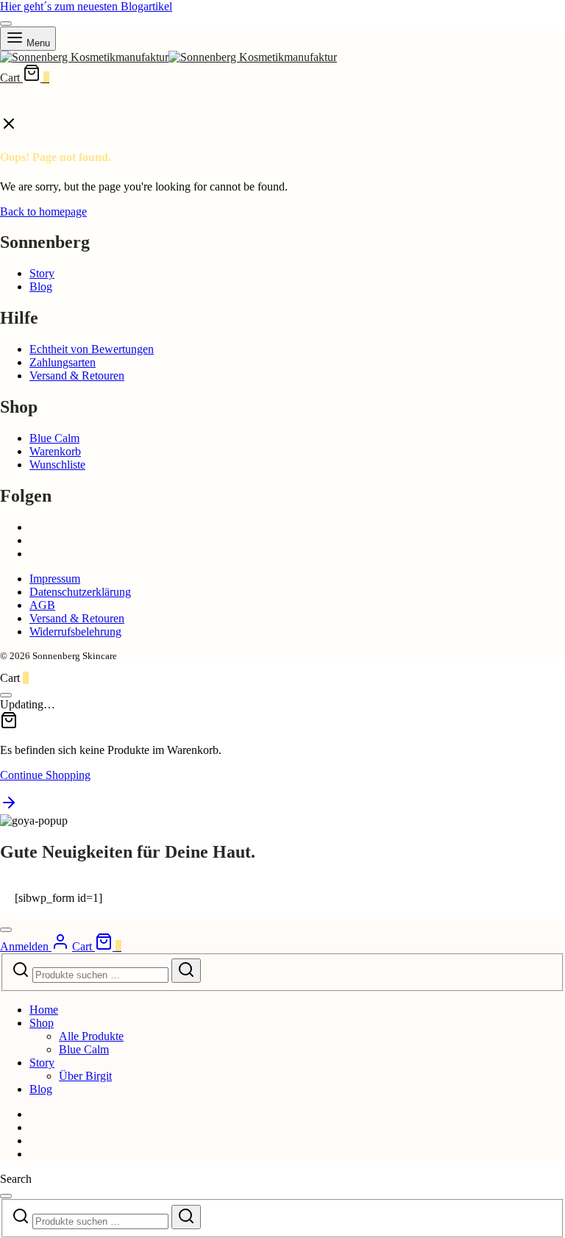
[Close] (6, 23)
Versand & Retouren (76, 375)
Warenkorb (55, 451)
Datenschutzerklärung (80, 592)
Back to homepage (43, 211)
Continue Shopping (45, 775)
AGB (42, 605)
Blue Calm (54, 438)
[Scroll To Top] (9, 807)
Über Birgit (85, 1076)
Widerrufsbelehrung (75, 631)
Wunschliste (57, 464)
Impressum (54, 578)
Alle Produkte (91, 1036)
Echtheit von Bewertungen (91, 349)
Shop (41, 1023)
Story (41, 273)
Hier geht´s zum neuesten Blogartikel (86, 6)
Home (43, 1009)
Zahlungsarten (62, 362)
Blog (40, 286)
